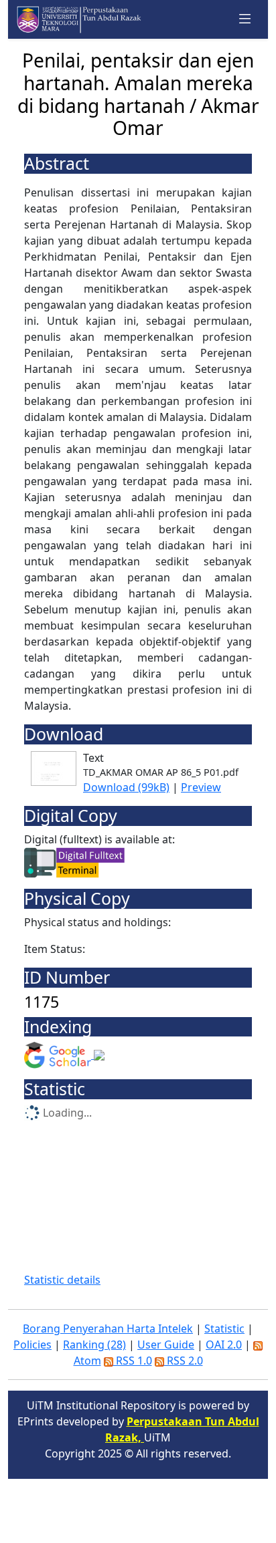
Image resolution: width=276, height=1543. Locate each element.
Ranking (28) (94, 1344)
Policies (32, 1344)
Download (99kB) (126, 787)
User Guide (165, 1344)
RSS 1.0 (132, 1360)
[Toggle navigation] (245, 19)
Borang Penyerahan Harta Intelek (108, 1328)
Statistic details (62, 1279)
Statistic (224, 1328)
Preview (201, 787)
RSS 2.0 (183, 1360)
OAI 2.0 (224, 1344)
